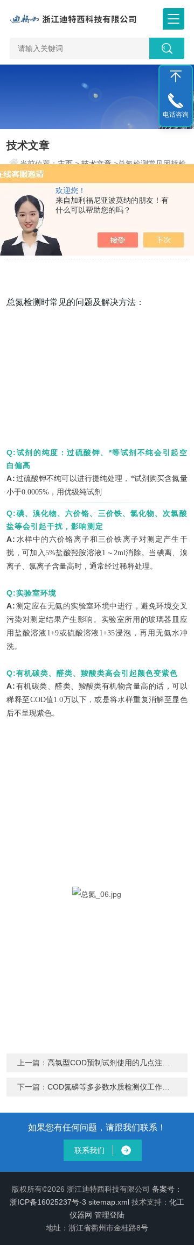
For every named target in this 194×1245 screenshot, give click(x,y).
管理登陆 (109, 1215)
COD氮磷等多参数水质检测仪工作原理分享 (119, 1087)
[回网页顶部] (176, 76)
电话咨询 (176, 114)
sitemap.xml (108, 1202)
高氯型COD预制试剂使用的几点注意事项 (116, 1062)
